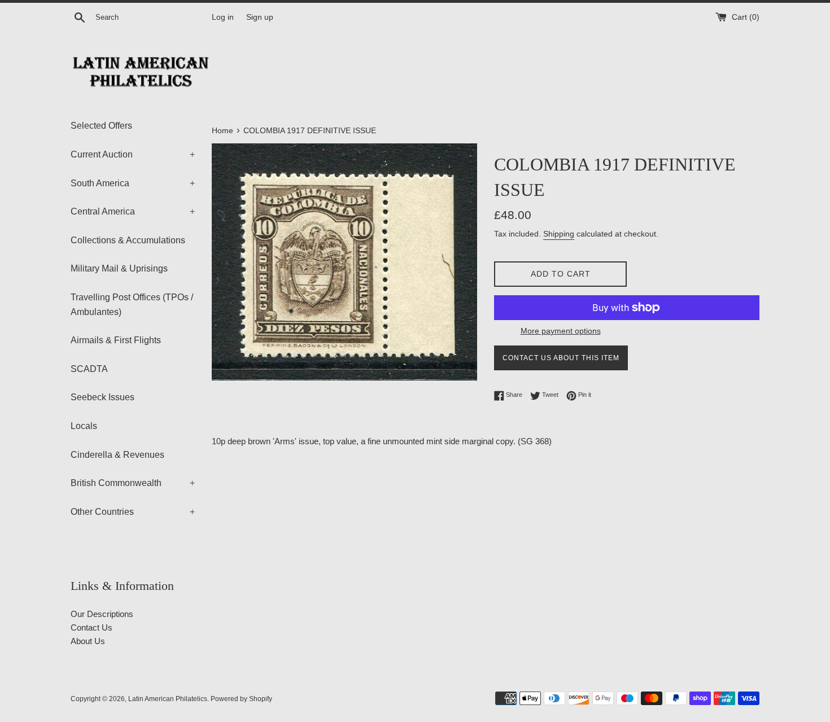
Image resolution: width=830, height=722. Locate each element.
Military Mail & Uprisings (119, 268)
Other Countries (133, 512)
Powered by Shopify (241, 699)
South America (133, 183)
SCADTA (89, 369)
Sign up (259, 17)
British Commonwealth (133, 483)
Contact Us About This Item (561, 358)
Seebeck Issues (102, 397)
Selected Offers (101, 125)
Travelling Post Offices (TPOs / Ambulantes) (132, 304)
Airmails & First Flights (116, 340)
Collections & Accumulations (128, 240)
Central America (133, 211)
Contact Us (91, 627)
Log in (223, 17)
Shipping (558, 233)
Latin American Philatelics (167, 699)
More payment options (561, 330)
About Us (88, 641)
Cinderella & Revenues (117, 455)
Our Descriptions (102, 614)
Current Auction (133, 154)
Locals (84, 426)
